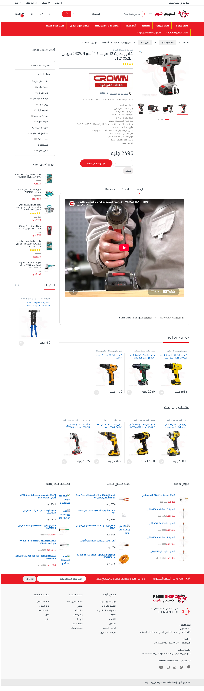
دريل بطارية (183, 420)
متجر (16, 3)
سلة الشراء (78, 610)
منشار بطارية (41, 145)
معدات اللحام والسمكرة (178, 33)
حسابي (44, 3)
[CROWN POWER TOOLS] (111, 81)
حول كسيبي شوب (108, 601)
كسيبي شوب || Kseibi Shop (177, 682)
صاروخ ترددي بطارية (38, 127)
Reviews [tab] (110, 190)
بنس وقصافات (45, 298)
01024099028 (168, 612)
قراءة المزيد (161, 392)
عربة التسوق (44, 606)
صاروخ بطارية (40, 122)
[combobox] (123, 14)
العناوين (112, 624)
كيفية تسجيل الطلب (74, 601)
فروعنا (57, 3)
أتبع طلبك (30, 3)
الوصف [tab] (140, 190)
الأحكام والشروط (109, 606)
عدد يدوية (146, 26)
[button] (140, 52)
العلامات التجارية (42, 601)
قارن (47, 615)
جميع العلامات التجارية (106, 610)
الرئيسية (186, 42)
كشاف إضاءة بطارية (82, 420)
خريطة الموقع (76, 628)
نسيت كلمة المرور (108, 632)
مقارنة (102, 93)
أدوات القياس (130, 26)
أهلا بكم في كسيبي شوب (178, 3)
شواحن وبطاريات (39, 116)
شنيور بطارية (145, 42)
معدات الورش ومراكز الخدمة (107, 26)
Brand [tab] (125, 190)
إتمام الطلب (78, 615)
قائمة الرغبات (77, 624)
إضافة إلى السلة (94, 163)
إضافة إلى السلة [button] (129, 392)
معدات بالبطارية (181, 26)
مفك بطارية (106, 420)
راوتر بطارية (42, 104)
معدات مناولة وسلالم (55, 26)
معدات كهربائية (162, 26)
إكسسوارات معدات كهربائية (150, 33)
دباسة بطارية (41, 87)
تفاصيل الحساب (109, 628)
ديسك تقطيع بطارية (38, 99)
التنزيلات (112, 619)
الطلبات (113, 615)
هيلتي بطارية (41, 150)
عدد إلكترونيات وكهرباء (31, 298)
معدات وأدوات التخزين (79, 26)
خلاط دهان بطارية (39, 81)
